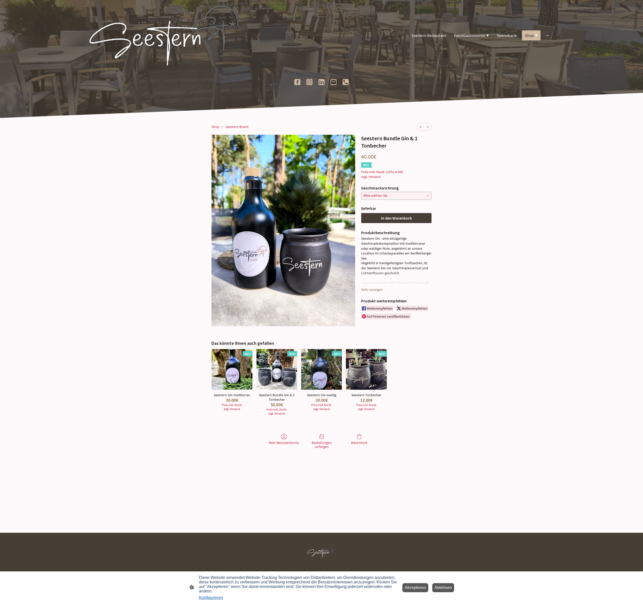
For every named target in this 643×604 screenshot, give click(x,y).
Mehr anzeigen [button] (372, 289)
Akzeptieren (415, 587)
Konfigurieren (211, 597)
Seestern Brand (237, 126)
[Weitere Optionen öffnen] (548, 35)
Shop (215, 126)
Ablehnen (443, 587)
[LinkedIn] (321, 82)
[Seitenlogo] (163, 35)
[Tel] (346, 82)
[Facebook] (297, 82)
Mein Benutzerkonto (284, 442)
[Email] (334, 82)
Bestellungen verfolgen (322, 444)
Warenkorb (359, 442)
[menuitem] (420, 126)
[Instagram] (309, 82)
